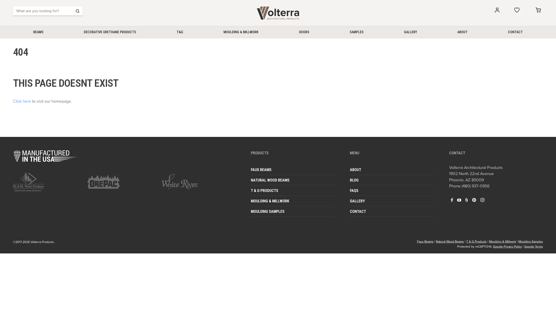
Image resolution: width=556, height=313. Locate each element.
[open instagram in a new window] (482, 199)
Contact (515, 32)
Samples (357, 32)
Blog (354, 180)
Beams (38, 32)
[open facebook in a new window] (452, 199)
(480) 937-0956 (476, 186)
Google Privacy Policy (507, 246)
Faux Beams (261, 169)
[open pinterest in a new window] (474, 199)
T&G (180, 32)
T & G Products (264, 190)
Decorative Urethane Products (110, 32)
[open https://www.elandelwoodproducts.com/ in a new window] (47, 181)
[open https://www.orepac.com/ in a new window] (121, 182)
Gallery (410, 32)
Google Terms (533, 246)
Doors (304, 32)
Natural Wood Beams (270, 180)
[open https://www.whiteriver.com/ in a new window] (196, 181)
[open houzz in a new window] (466, 199)
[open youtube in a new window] (459, 199)
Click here (22, 101)
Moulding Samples (268, 211)
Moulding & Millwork (240, 32)
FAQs (354, 190)
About (462, 32)
